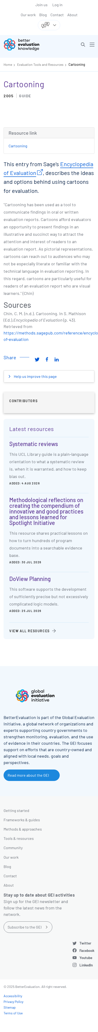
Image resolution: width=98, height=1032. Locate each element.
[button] (83, 44)
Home (8, 64)
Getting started (16, 810)
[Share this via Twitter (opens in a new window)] (37, 359)
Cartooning (77, 64)
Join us (41, 4)
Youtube (85, 957)
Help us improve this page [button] (35, 376)
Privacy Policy (13, 1002)
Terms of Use (13, 1013)
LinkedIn (86, 965)
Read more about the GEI (28, 775)
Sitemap (10, 1007)
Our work (28, 14)
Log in (57, 4)
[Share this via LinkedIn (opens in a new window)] (56, 359)
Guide (25, 95)
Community (13, 847)
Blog (43, 14)
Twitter (85, 943)
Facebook (86, 950)
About (72, 14)
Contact (57, 14)
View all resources (29, 631)
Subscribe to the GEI (25, 927)
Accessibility (13, 996)
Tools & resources (19, 838)
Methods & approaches (23, 829)
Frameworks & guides (22, 819)
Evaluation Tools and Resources (40, 64)
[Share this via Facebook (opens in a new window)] (47, 359)
